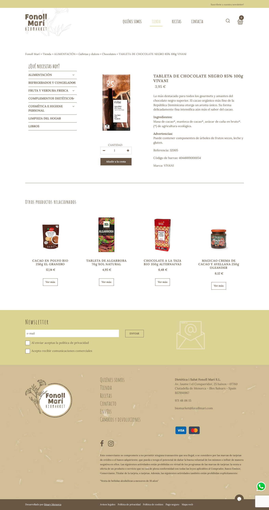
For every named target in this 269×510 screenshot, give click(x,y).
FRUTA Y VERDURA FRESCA (48, 90)
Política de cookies (153, 504)
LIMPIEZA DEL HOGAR (44, 118)
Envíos (105, 411)
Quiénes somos (132, 21)
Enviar (134, 333)
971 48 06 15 (183, 400)
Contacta (197, 21)
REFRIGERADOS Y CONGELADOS (52, 82)
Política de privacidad (129, 504)
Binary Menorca (52, 504)
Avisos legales (107, 504)
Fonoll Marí (32, 54)
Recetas (176, 21)
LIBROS (33, 126)
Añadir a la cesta (116, 161)
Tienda (156, 21)
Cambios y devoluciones (120, 419)
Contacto (108, 403)
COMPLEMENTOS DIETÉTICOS (50, 98)
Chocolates (109, 54)
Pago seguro (172, 504)
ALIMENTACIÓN (64, 54)
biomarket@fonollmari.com (194, 408)
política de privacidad (74, 343)
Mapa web (187, 504)
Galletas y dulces (88, 54)
